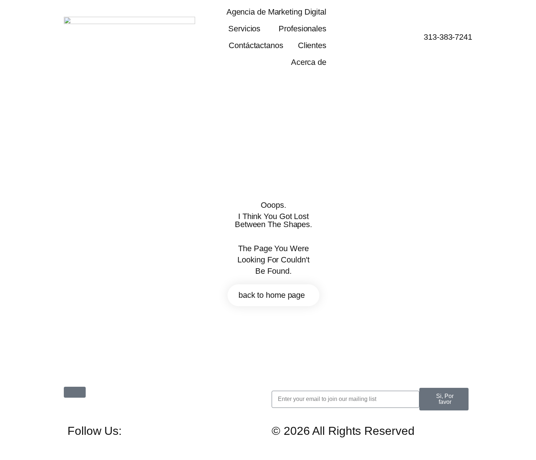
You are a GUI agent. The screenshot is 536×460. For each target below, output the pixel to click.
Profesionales (302, 28)
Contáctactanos (256, 45)
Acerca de (308, 62)
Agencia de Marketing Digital (276, 11)
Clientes (312, 45)
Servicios (244, 28)
